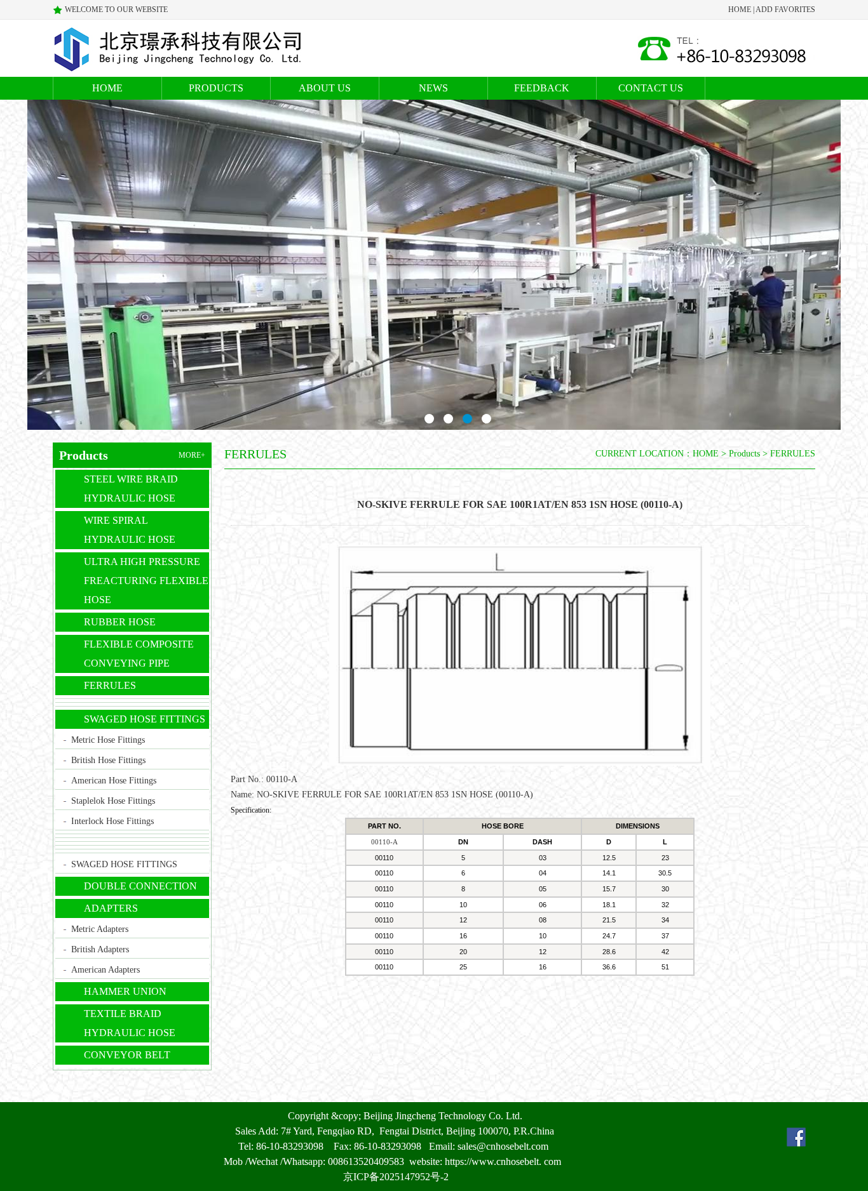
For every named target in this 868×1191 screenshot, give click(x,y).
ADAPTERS (111, 908)
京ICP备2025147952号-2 (396, 1176)
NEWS (433, 88)
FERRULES (110, 685)
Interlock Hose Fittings (112, 821)
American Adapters (105, 970)
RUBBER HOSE (120, 621)
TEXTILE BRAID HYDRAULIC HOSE (129, 1023)
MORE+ (192, 455)
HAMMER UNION (125, 991)
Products (744, 453)
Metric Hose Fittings (108, 740)
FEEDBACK (541, 88)
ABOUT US (325, 88)
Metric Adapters (99, 929)
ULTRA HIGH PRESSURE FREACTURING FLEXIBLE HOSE (146, 580)
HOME (739, 9)
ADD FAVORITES (785, 9)
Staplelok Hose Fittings (113, 801)
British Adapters (100, 949)
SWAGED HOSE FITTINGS (144, 719)
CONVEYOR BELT (127, 1054)
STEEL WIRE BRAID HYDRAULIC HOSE (131, 488)
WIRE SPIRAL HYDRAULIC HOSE (129, 530)
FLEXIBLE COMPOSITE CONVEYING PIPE (139, 654)
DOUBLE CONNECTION (140, 886)
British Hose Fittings (108, 760)
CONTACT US (650, 88)
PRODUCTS (216, 88)
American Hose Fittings (113, 780)
